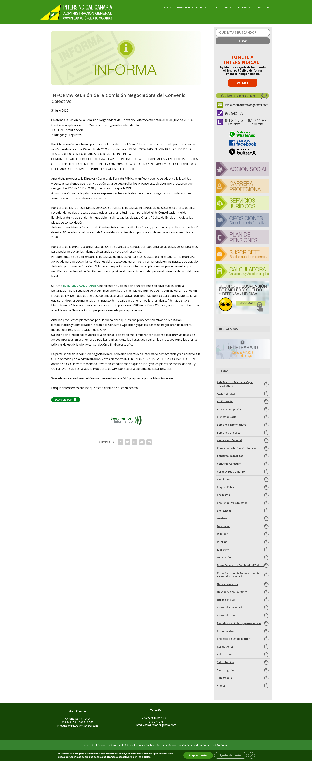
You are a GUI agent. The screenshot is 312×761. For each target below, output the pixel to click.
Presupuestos (225, 631)
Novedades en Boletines (232, 592)
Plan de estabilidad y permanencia (239, 623)
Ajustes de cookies (230, 755)
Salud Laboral (225, 654)
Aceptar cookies (198, 755)
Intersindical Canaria (190, 7)
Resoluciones (225, 646)
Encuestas (223, 495)
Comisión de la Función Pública (236, 448)
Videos (221, 685)
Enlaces (242, 7)
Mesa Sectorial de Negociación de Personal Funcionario (238, 574)
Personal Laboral (227, 615)
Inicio (167, 7)
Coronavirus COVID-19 (231, 471)
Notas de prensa (227, 584)
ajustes (146, 757)
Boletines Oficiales (228, 432)
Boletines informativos (231, 424)
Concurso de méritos (230, 456)
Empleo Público (226, 487)
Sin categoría (225, 670)
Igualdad (222, 534)
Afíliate (242, 83)
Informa (222, 542)
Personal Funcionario (230, 607)
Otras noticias (226, 599)
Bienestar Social (227, 417)
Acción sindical (226, 393)
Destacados (220, 7)
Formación (223, 526)
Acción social (225, 401)
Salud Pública (225, 662)
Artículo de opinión (229, 409)
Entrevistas (224, 510)
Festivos (222, 518)
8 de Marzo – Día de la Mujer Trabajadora (235, 384)
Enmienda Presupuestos (232, 503)
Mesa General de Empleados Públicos (240, 565)
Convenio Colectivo (229, 463)
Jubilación (223, 549)
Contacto (262, 7)
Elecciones (223, 479)
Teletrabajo (224, 677)
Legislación (224, 557)
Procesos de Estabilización (233, 638)
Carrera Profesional (229, 440)
